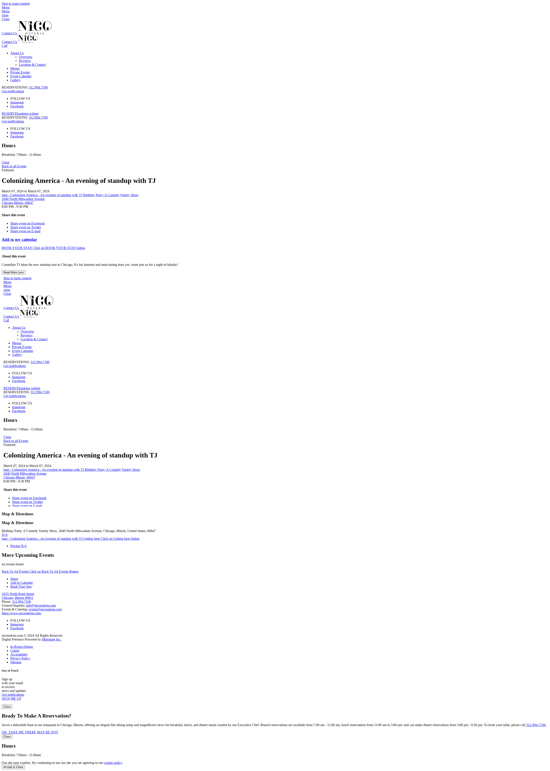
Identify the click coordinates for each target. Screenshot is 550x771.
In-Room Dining (21, 647)
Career (14, 650)
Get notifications (13, 91)
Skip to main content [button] (16, 3)
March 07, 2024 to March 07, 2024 (25, 191)
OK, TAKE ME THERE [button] (19, 732)
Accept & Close (13, 767)
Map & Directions (17, 514)
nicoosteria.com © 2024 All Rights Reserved (32, 637)
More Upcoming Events (28, 555)
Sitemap (15, 662)
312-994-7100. (536, 725)
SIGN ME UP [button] (11, 698)
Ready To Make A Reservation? (36, 716)
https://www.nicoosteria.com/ (21, 613)
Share (14, 579)
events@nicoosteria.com (45, 609)
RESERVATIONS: (25, 117)
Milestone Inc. (51, 639)
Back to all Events (14, 166)
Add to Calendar (21, 582)
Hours (8, 145)
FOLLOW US (20, 98)
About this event (14, 256)
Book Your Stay (21, 586)
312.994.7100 (38, 87)
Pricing (18, 546)
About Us (17, 53)
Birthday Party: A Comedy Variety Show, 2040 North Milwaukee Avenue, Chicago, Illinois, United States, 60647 (79, 531)
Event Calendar (20, 76)
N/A (5, 535)
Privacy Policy (20, 658)
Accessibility (19, 654)
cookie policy (113, 763)
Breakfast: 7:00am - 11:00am (21, 154)
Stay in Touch (10, 670)
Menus (15, 68)
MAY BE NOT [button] (47, 732)
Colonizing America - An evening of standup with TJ (79, 180)
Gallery (15, 80)
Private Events (20, 72)
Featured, (8, 170)
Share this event (13, 215)
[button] (275, 9)
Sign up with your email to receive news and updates (14, 685)
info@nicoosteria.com (41, 605)
